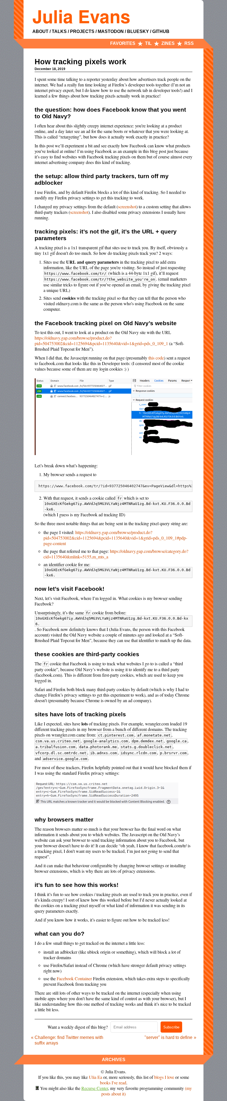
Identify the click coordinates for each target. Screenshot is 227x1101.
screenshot (127, 206)
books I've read (113, 1082)
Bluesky (138, 31)
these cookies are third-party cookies (87, 654)
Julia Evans (81, 16)
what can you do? (59, 933)
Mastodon (111, 31)
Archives (113, 1059)
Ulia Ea (95, 1077)
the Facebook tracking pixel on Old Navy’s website (106, 323)
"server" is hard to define (168, 1037)
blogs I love (164, 1077)
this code (156, 358)
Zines (168, 43)
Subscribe (171, 1027)
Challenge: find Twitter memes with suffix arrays (69, 1040)
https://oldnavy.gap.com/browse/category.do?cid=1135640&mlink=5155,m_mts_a (115, 554)
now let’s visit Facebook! (69, 589)
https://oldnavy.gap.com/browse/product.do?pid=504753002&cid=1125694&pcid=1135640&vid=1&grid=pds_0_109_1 (101, 340)
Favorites (122, 43)
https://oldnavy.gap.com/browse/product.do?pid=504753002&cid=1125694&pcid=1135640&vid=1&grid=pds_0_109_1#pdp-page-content (115, 537)
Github (160, 31)
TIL (148, 43)
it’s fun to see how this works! (76, 885)
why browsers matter (64, 819)
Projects (82, 31)
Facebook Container (74, 978)
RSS (189, 43)
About (40, 31)
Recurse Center (94, 1088)
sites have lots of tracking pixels (80, 714)
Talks (59, 31)
